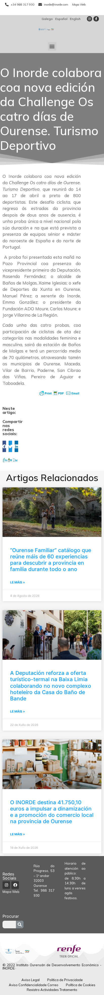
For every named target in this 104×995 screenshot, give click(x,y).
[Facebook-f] (96, 19)
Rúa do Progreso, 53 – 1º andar (44, 871)
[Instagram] (89, 19)
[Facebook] (15, 885)
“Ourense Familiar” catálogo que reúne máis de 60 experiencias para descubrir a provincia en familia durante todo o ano (50, 560)
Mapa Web (11, 892)
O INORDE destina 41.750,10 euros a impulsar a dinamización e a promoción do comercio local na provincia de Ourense (51, 812)
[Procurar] (19, 924)
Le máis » (17, 582)
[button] (52, 46)
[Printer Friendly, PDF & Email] (59, 393)
